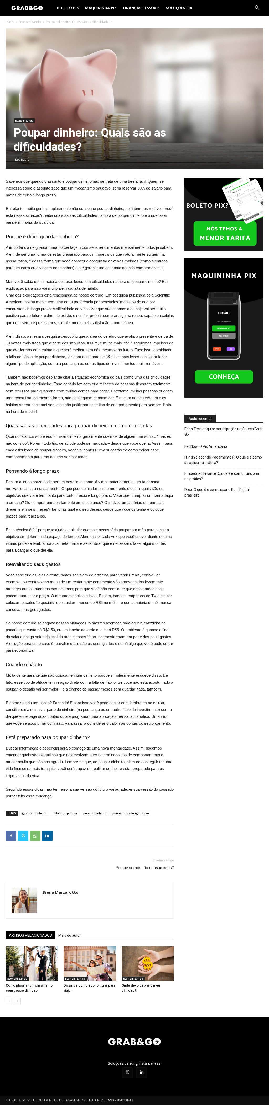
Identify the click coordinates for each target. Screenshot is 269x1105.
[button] (257, 8)
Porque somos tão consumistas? (145, 867)
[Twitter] (23, 836)
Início (10, 22)
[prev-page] (9, 1001)
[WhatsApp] (35, 836)
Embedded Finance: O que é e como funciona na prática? (221, 476)
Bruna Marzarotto (60, 892)
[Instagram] (127, 1072)
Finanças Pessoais (141, 7)
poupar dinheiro (95, 813)
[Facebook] (11, 836)
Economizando (30, 22)
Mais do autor (69, 935)
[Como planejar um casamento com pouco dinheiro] (32, 963)
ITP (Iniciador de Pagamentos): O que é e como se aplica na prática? (223, 460)
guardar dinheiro (34, 813)
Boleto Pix (68, 7)
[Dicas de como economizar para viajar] (90, 963)
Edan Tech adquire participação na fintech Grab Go (223, 431)
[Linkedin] (47, 836)
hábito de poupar (65, 813)
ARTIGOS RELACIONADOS (30, 935)
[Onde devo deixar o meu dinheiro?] (148, 963)
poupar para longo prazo (130, 813)
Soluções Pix (179, 7)
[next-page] (17, 1001)
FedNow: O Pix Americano (205, 446)
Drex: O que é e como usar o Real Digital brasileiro (217, 492)
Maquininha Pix (101, 7)
